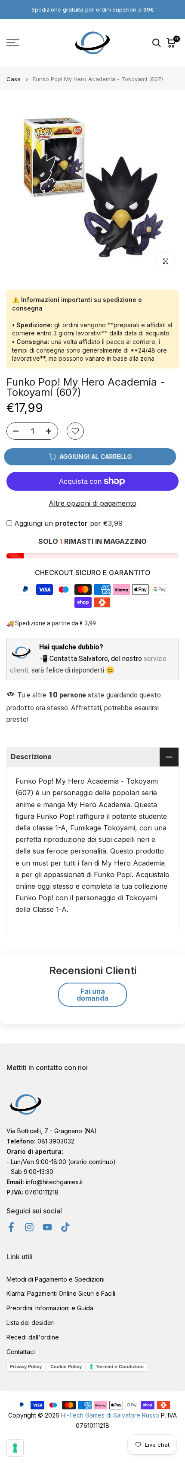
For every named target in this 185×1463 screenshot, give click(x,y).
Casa (13, 79)
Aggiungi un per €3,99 (68, 523)
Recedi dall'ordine (32, 1337)
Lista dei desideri (30, 1322)
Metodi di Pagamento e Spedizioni (55, 1279)
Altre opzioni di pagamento (92, 503)
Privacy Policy (26, 1366)
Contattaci (20, 1351)
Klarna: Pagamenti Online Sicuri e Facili (60, 1293)
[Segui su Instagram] (29, 1227)
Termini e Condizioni (120, 1366)
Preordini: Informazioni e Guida (49, 1308)
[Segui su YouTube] (47, 1227)
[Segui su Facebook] (11, 1227)
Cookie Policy (66, 1366)
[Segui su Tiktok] (65, 1227)
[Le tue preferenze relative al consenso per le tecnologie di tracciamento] (15, 1448)
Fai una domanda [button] (92, 994)
